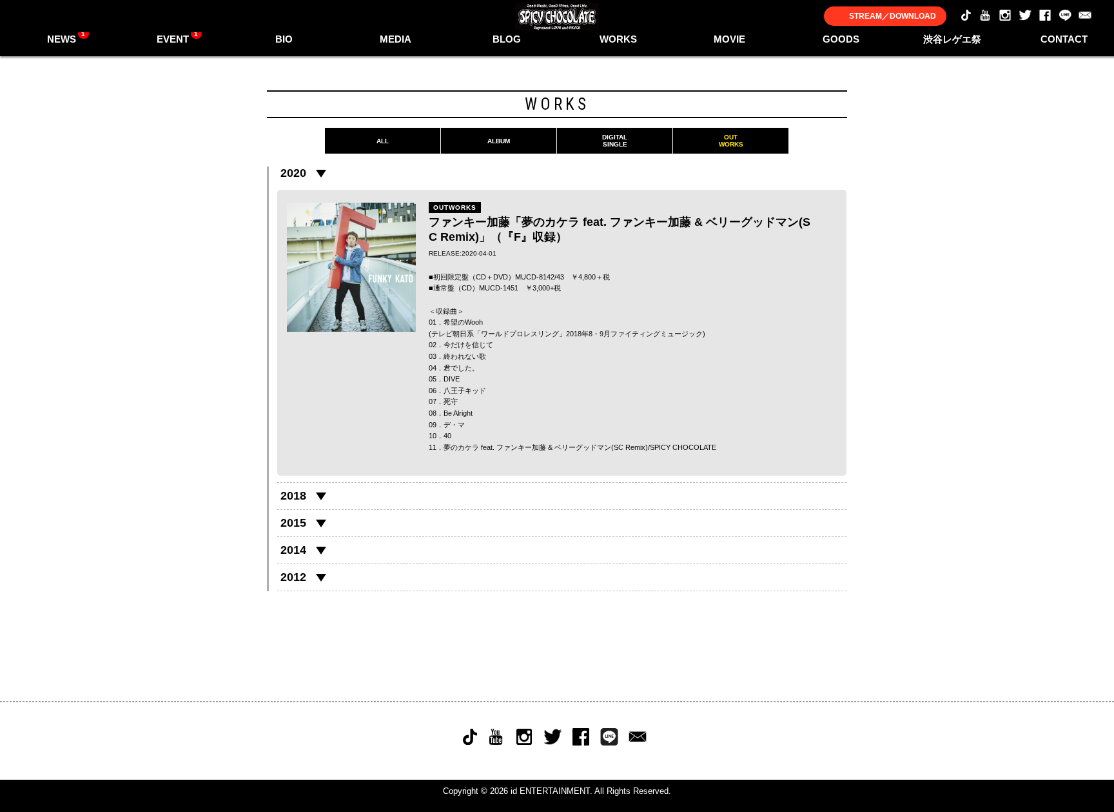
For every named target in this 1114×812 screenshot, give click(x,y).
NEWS (66, 37)
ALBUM (498, 141)
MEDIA (395, 39)
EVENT (178, 37)
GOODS (841, 39)
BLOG (507, 39)
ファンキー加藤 (521, 447)
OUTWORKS (731, 141)
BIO (284, 39)
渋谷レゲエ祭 (952, 39)
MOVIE (729, 39)
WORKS (618, 39)
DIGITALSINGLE (614, 141)
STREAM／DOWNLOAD (892, 16)
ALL (382, 141)
